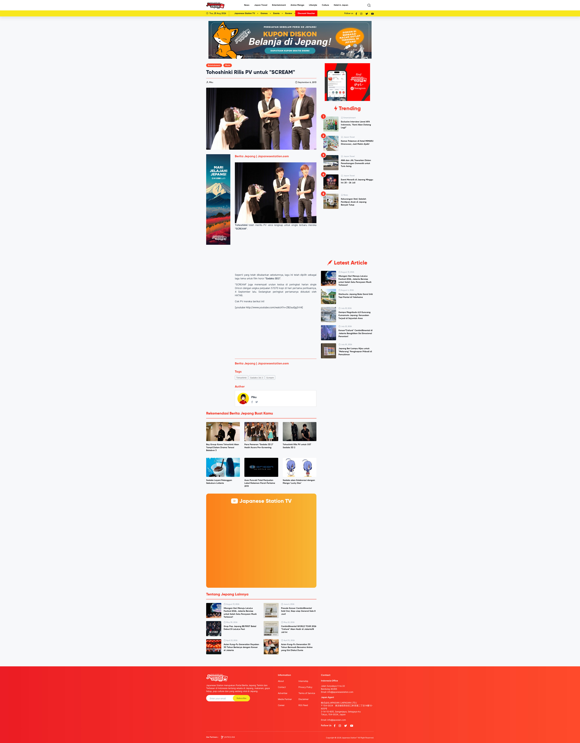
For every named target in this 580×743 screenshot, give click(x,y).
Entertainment (279, 5)
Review (288, 13)
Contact (282, 687)
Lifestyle (313, 5)
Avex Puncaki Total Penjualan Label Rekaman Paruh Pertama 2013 (259, 483)
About (281, 681)
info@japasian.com (336, 720)
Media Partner (285, 699)
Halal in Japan (341, 5)
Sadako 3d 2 (256, 377)
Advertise (282, 693)
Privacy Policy (305, 687)
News (246, 5)
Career (281, 705)
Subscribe (241, 698)
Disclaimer (303, 699)
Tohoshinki (241, 377)
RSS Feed (303, 705)
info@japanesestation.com (340, 692)
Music (227, 65)
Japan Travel (260, 5)
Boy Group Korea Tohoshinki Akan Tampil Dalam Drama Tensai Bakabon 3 (222, 447)
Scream (270, 377)
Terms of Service (306, 693)
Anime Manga (297, 5)
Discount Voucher (306, 13)
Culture (325, 5)
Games (264, 13)
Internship (303, 681)
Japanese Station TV (244, 13)
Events (276, 13)
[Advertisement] (275, 334)
